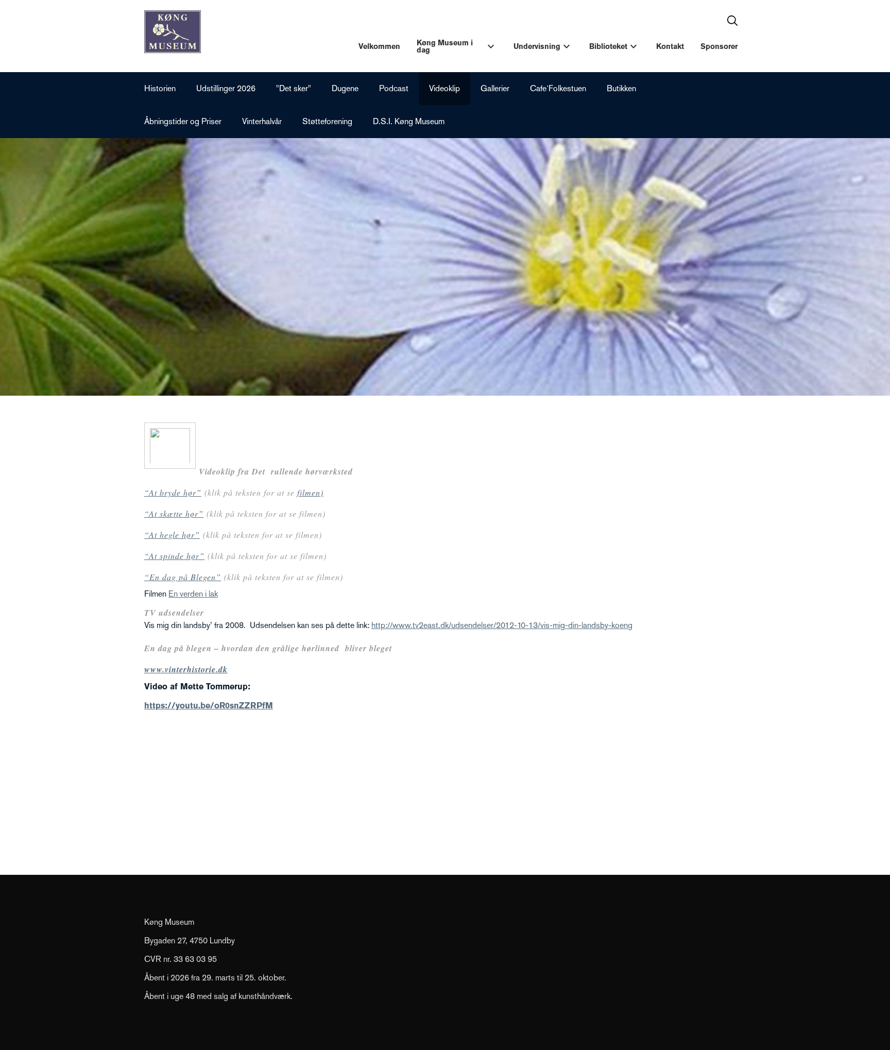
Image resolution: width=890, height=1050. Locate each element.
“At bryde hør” (172, 492)
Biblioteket (608, 46)
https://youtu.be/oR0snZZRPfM (208, 705)
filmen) (310, 492)
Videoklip (444, 88)
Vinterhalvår (262, 121)
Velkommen (379, 46)
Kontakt (670, 46)
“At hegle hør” (172, 534)
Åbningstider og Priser (182, 121)
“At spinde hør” (174, 555)
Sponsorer (719, 46)
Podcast (393, 88)
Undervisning (537, 46)
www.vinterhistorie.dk (186, 669)
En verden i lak (193, 593)
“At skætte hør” (173, 513)
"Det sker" (293, 88)
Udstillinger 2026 (225, 88)
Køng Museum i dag (445, 46)
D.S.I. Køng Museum (408, 121)
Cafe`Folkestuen (558, 88)
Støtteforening (327, 121)
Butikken (621, 88)
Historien (160, 88)
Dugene (345, 88)
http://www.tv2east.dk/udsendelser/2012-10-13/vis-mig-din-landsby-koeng (501, 625)
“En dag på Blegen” (182, 576)
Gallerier (495, 88)
